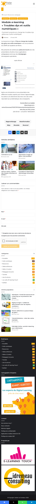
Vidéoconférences (7, 266)
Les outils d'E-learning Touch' (10, 280)
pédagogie (17, 15)
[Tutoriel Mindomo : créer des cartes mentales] (6, 320)
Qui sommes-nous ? (6, 423)
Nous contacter (5, 425)
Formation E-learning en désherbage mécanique (26, 172)
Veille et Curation (6, 269)
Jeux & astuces (6, 277)
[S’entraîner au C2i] (9, 148)
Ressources (11, 15)
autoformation (25, 121)
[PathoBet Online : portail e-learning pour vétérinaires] (6, 329)
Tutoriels (4, 274)
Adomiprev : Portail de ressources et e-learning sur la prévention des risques (23, 296)
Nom (3, 211)
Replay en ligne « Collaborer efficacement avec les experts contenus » (21, 304)
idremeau (6, 37)
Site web (3, 226)
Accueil (5, 15)
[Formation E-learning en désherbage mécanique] (27, 165)
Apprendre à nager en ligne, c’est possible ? (25, 155)
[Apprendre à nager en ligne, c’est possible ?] (27, 148)
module (16, 125)
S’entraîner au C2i (6, 154)
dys (9, 125)
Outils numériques (7, 261)
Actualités (5, 258)
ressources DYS (23, 18)
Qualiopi (4, 282)
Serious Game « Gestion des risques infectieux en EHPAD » (9, 173)
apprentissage (11, 121)
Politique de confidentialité (8, 431)
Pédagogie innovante (8, 272)
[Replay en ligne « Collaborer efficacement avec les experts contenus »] (6, 305)
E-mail (3, 219)
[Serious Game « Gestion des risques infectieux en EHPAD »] (9, 165)
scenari (26, 125)
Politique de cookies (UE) (8, 436)
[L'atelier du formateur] (6, 3)
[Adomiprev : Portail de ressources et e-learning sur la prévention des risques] (6, 297)
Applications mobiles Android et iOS (10, 433)
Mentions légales (5, 428)
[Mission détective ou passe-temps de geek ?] (6, 313)
